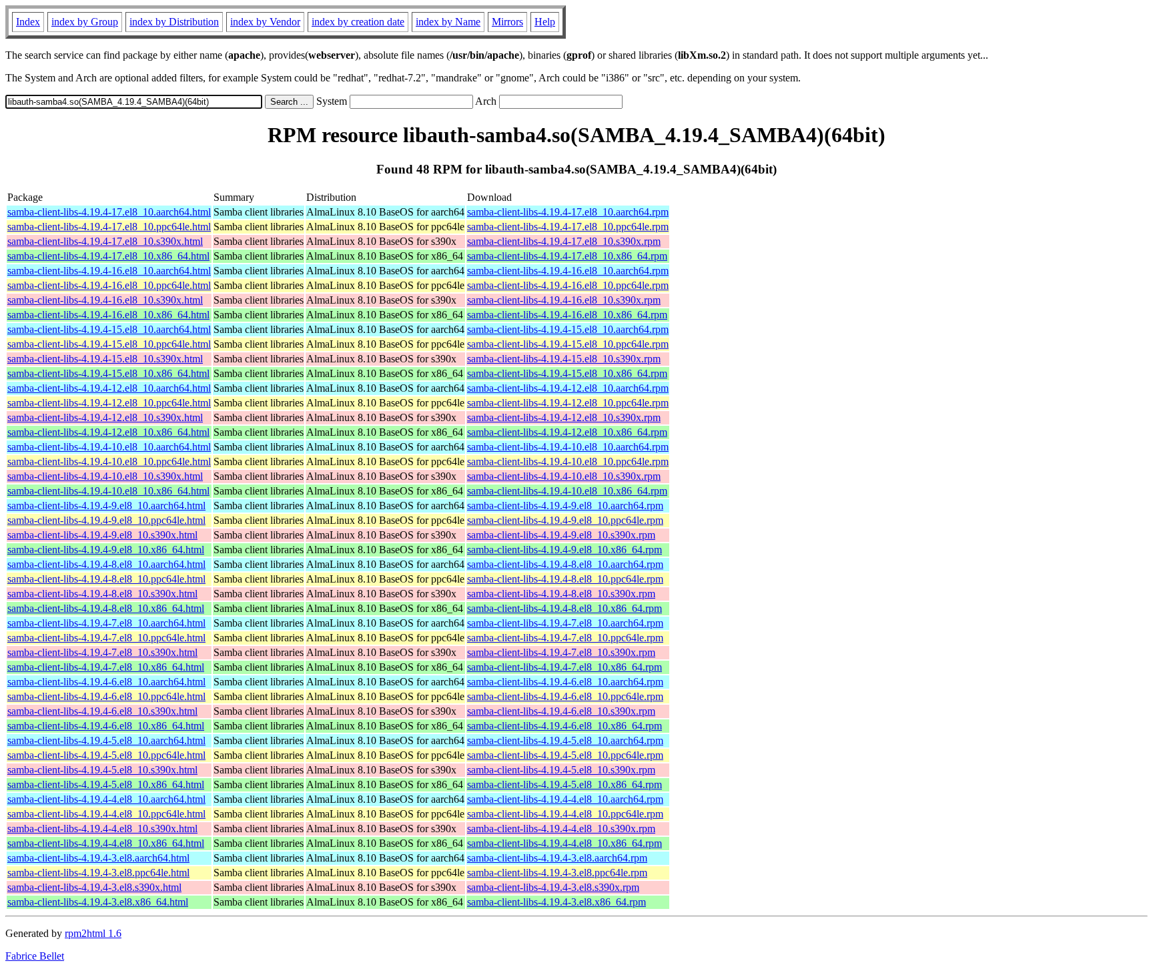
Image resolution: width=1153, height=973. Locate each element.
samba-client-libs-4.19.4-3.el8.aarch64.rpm (557, 858)
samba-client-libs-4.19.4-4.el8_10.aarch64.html (106, 799)
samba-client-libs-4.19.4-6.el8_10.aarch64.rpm (565, 681)
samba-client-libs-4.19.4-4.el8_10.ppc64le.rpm (565, 814)
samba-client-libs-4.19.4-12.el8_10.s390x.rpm (564, 417)
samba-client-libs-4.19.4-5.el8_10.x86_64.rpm (564, 784)
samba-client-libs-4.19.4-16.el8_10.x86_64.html (108, 314)
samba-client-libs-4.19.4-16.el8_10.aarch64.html (109, 270)
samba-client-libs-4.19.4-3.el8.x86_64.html (97, 902)
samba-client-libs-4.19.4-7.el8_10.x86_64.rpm (564, 667)
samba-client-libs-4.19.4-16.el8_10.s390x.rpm (564, 300)
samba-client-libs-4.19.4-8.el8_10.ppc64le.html (106, 579)
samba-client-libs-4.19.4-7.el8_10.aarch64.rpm (565, 623)
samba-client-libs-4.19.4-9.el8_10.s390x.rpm (561, 535)
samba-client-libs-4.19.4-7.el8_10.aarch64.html (106, 623)
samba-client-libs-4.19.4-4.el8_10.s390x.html (102, 828)
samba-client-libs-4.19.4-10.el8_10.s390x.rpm (564, 476)
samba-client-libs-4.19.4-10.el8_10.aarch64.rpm (568, 446)
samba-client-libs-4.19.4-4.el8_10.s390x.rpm (561, 828)
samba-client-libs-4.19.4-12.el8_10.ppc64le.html (109, 402)
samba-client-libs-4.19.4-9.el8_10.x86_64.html (105, 549)
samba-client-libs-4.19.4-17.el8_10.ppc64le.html (109, 226)
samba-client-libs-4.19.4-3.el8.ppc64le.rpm (557, 872)
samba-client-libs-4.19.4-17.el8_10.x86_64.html (108, 256)
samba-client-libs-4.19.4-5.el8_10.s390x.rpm (561, 769)
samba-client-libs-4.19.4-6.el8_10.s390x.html (102, 711)
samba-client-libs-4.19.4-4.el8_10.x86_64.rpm (564, 843)
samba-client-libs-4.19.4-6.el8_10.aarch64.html (106, 681)
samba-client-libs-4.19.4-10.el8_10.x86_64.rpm (567, 491)
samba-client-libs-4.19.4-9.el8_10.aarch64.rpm (565, 505)
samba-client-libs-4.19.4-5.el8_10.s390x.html (102, 769)
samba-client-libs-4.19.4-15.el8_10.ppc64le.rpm (568, 344)
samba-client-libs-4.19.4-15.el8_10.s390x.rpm (564, 358)
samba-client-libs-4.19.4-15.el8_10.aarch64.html (109, 329)
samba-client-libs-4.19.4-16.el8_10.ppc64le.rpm (568, 285)
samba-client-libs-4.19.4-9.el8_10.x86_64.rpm (564, 549)
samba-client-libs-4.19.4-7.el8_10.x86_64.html (105, 667)
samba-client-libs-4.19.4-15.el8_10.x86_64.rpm (567, 373)
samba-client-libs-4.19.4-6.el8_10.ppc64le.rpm (565, 696)
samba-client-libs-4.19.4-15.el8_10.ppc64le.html (109, 344)
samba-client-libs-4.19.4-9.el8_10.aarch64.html (106, 505)
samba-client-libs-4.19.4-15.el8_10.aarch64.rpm (568, 329)
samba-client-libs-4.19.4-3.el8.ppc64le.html (98, 872)
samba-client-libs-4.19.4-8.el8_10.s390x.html (102, 593)
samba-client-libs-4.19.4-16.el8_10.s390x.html (105, 300)
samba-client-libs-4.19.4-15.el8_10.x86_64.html (108, 373)
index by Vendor (265, 21)
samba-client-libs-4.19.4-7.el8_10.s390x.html (102, 652)
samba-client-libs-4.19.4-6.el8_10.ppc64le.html (106, 696)
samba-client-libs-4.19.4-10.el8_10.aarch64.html (109, 446)
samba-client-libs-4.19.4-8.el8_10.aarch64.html (106, 564)
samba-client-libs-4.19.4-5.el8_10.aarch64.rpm (565, 740)
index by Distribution (174, 21)
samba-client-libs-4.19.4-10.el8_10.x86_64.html (108, 491)
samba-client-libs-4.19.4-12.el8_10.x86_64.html (108, 432)
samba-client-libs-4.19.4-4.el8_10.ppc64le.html (106, 814)
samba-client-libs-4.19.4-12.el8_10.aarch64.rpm (568, 388)
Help (544, 21)
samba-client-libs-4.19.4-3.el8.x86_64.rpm (556, 902)
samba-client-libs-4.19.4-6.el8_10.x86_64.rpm (564, 725)
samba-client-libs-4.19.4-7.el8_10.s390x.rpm (561, 652)
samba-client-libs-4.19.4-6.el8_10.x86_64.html (105, 725)
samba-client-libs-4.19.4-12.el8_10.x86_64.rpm (567, 432)
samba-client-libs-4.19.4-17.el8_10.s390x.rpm (564, 241)
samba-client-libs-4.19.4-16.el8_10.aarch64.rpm (568, 270)
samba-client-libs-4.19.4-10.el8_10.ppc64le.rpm (568, 461)
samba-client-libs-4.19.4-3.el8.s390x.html (94, 887)
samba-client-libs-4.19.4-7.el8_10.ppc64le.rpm (565, 637)
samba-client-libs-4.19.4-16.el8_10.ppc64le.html (109, 285)
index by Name (448, 21)
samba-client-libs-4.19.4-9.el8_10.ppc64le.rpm (565, 520)
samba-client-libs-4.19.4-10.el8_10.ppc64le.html (109, 461)
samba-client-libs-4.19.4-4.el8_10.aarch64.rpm (565, 799)
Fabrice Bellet (34, 956)
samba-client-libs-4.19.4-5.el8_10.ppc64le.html (106, 755)
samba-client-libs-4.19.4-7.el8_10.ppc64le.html (106, 637)
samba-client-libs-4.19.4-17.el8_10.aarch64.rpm (568, 212)
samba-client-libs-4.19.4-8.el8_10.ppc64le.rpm (565, 579)
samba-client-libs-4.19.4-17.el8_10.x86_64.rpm (567, 256)
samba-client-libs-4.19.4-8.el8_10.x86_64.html (105, 608)
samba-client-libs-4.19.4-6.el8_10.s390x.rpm (561, 711)
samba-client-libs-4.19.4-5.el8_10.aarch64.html (106, 740)
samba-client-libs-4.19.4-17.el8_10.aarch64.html (109, 212)
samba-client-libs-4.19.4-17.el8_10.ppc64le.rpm (568, 226)
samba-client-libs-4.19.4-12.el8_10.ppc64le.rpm (568, 402)
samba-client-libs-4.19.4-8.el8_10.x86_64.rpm (564, 608)
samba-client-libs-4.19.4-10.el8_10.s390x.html (105, 476)
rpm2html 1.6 (93, 933)
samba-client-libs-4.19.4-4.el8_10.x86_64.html (105, 843)
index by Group (84, 21)
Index (28, 21)
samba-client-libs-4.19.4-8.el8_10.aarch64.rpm (565, 564)
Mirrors (507, 21)
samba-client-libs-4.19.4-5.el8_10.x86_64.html (105, 784)
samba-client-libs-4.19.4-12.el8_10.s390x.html (105, 417)
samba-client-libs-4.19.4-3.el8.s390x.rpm (553, 887)
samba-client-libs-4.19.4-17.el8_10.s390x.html (105, 241)
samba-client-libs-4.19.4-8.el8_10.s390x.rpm (561, 593)
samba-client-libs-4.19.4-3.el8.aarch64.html (98, 858)
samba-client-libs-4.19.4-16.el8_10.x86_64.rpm (567, 314)
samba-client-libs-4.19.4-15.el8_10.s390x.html (105, 358)
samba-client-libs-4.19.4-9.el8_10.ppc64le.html (106, 520)
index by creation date (358, 21)
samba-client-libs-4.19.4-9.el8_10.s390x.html (102, 535)
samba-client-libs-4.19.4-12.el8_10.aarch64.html (109, 388)
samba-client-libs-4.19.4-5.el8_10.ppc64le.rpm (565, 755)
